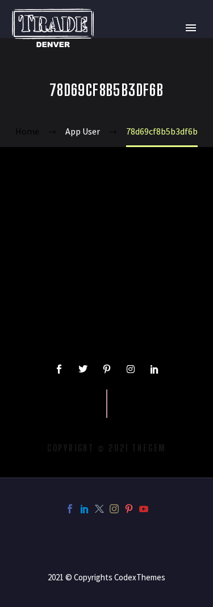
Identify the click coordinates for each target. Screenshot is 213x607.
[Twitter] (83, 369)
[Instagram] (131, 369)
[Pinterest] (128, 508)
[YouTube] (143, 508)
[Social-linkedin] (154, 369)
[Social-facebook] (59, 369)
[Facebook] (69, 508)
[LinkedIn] (84, 508)
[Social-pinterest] (107, 369)
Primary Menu (191, 27)
